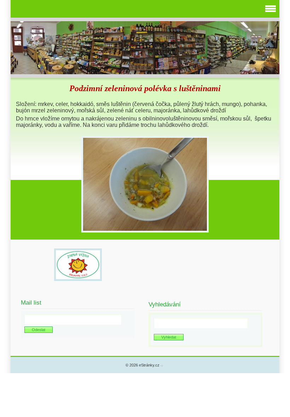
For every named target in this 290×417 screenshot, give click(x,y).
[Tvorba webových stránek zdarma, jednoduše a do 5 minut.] (162, 365)
